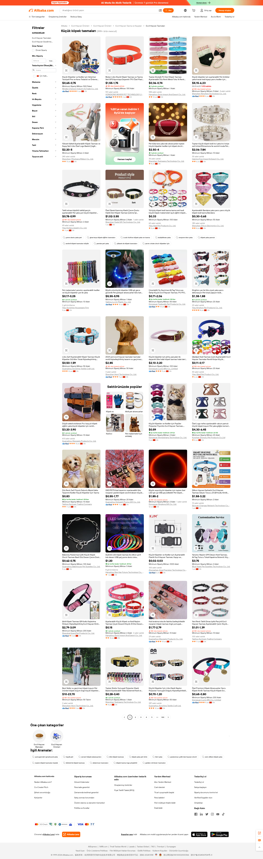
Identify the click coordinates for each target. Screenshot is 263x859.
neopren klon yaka (186, 237)
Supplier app (127, 834)
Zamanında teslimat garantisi (86, 792)
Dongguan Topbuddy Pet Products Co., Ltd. (167, 304)
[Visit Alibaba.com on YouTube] (217, 814)
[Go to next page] (168, 717)
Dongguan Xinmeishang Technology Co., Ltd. (168, 437)
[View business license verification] (156, 855)
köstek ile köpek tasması (75, 763)
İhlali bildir (158, 808)
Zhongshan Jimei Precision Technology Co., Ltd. (168, 570)
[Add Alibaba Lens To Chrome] (71, 834)
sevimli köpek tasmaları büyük (77, 244)
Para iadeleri (159, 798)
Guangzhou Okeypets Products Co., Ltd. (79, 441)
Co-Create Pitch (41, 787)
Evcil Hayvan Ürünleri (80, 26)
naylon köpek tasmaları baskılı (46, 763)
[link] (259, 833)
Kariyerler (38, 798)
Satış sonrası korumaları (84, 798)
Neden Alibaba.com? (43, 782)
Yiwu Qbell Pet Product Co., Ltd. (205, 374)
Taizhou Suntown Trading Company (77, 504)
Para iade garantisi (82, 787)
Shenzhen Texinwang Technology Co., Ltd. (166, 161)
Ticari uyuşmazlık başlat (164, 792)
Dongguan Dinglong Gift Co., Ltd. (163, 504)
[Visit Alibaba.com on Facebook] (196, 814)
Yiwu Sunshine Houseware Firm (75, 308)
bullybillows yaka (164, 237)
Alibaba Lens (49, 834)
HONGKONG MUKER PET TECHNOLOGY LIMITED (124, 94)
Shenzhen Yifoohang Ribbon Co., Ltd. (77, 159)
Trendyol (160, 846)
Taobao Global (143, 846)
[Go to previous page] (124, 717)
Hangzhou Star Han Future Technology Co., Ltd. (124, 572)
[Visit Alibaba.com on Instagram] (212, 814)
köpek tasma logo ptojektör (126, 763)
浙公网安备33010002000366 (176, 855)
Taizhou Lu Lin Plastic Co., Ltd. (118, 302)
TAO (153, 846)
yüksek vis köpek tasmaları (127, 244)
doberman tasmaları (100, 763)
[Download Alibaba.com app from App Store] (199, 834)
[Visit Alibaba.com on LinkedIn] (201, 814)
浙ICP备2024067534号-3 (201, 855)
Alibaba (64, 26)
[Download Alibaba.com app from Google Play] (219, 834)
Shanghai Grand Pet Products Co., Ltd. (78, 633)
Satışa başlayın (200, 787)
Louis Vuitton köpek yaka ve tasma (136, 237)
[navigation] (44, 372)
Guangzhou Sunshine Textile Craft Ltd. (78, 369)
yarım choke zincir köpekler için (157, 244)
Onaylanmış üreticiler (123, 785)
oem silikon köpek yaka (213, 757)
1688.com (103, 846)
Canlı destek (159, 787)
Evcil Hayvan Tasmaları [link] (155, 26)
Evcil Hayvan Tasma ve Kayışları (128, 26)
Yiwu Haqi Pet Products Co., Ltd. (162, 226)
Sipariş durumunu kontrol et (206, 792)
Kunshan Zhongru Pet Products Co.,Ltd (208, 437)
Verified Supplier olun (203, 798)
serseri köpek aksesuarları (91, 757)
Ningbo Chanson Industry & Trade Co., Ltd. (80, 89)
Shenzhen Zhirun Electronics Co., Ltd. (208, 226)
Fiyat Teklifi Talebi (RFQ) (124, 790)
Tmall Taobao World (118, 846)
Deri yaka (158, 757)
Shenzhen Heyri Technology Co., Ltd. (121, 374)
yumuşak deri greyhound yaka (46, 757)
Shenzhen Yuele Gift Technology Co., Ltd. (122, 222)
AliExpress (92, 846)
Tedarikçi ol (199, 782)
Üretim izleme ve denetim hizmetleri (89, 803)
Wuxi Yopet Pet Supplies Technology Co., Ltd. (211, 566)
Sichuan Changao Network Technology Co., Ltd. (211, 505)
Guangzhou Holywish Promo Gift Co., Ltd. (122, 502)
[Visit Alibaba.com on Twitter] (206, 814)
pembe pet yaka (103, 244)
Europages (171, 846)
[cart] (194, 11)
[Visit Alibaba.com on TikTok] (223, 814)
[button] (160, 10)
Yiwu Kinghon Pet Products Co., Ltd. (207, 308)
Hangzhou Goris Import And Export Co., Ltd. (167, 94)
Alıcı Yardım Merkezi (162, 782)
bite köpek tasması (116, 757)
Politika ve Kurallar (81, 808)
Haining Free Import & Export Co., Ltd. (208, 159)
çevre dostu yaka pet (74, 237)
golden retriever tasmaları (155, 763)
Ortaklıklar (198, 803)
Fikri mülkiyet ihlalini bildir (165, 803)
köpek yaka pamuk (208, 237)
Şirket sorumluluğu (42, 792)
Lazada (132, 846)
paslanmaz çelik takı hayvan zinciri (183, 757)
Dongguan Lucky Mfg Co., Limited (163, 369)
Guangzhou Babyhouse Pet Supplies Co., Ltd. (81, 566)
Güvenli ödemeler (81, 782)
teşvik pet (69, 757)
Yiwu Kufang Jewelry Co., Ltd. (74, 228)
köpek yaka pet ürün (139, 757)
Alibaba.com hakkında (44, 776)
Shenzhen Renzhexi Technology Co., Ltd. (209, 94)
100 (162, 717)
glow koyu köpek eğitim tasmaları (102, 237)
